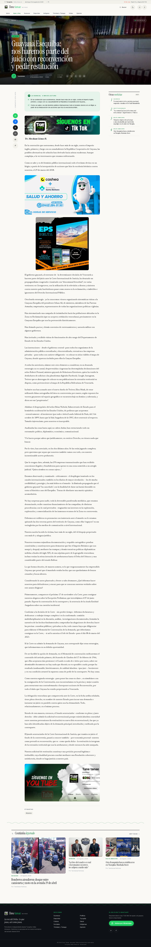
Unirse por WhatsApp (123, 923)
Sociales (57, 924)
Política (82, 916)
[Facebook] (144, 7)
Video (71, 13)
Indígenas (83, 924)
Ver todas (133, 834)
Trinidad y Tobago (59, 13)
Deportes (36, 13)
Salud (82, 921)
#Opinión (29, 813)
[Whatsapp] (140, 7)
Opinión (79, 13)
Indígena (46, 13)
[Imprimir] (84, 76)
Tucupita (83, 919)
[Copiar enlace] (15, 145)
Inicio (8, 13)
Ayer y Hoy (17, 13)
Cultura (56, 921)
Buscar (124, 7)
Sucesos (27, 13)
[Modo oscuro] (133, 7)
